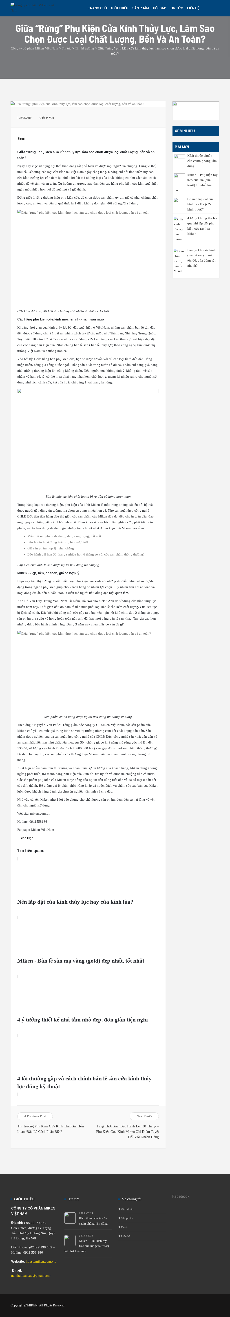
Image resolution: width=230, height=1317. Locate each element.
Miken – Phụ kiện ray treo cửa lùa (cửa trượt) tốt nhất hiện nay (86, 1246)
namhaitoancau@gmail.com (31, 1275)
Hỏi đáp (159, 8)
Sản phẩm (140, 8)
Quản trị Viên (47, 117)
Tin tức (176, 8)
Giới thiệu (119, 8)
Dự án (124, 1227)
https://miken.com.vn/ (41, 1261)
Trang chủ (97, 8)
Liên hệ (193, 8)
